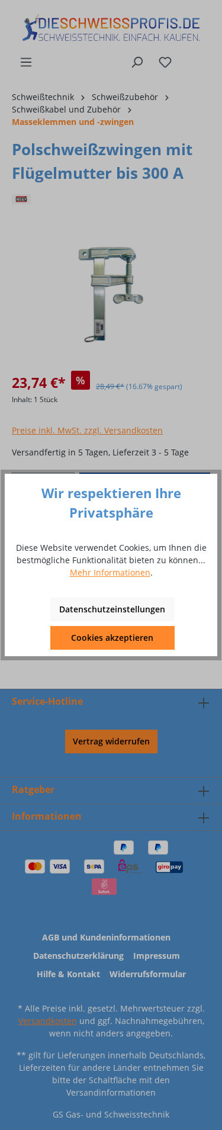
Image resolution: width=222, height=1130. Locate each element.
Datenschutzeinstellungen (112, 609)
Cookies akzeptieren (112, 637)
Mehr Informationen (110, 572)
